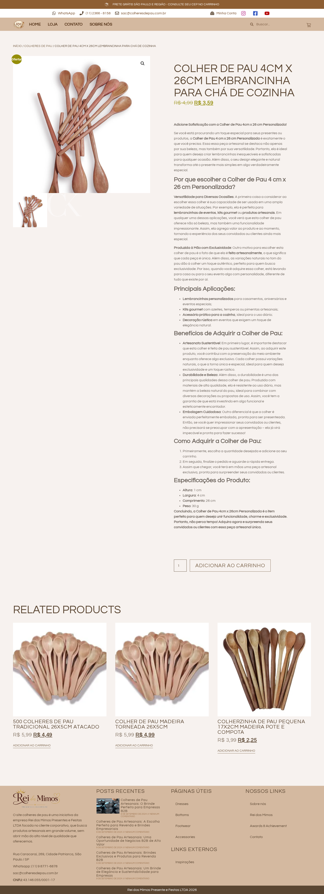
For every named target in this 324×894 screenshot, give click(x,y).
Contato (74, 24)
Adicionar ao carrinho (230, 565)
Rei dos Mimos (261, 815)
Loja (53, 24)
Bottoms (182, 815)
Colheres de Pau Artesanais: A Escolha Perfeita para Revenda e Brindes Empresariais (128, 825)
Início (17, 46)
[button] (143, 63)
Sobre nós (258, 804)
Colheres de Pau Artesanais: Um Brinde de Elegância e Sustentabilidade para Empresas (128, 872)
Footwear (183, 826)
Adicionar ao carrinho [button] (32, 745)
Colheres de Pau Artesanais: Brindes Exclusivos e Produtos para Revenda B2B (126, 856)
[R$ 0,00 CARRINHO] (309, 25)
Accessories (185, 837)
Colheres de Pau (38, 46)
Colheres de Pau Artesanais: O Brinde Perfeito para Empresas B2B (140, 805)
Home (35, 24)
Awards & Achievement (268, 826)
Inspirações (184, 862)
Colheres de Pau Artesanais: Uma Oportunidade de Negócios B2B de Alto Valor (128, 841)
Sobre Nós (101, 24)
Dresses (181, 804)
